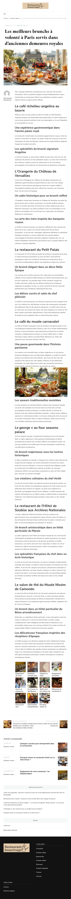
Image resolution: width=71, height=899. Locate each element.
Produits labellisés (42, 868)
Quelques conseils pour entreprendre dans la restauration (37, 744)
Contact (7, 826)
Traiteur (38, 872)
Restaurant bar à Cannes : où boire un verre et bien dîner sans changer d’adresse (29, 799)
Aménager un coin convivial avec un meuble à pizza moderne (23, 809)
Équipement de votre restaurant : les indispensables (35, 772)
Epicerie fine (40, 857)
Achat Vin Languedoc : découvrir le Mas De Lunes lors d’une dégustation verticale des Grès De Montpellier (34, 794)
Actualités (39, 849)
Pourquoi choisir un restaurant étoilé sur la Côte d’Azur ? (37, 758)
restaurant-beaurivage (7, 99)
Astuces (38, 876)
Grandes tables (22, 25)
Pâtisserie (39, 864)
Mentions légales (10, 830)
